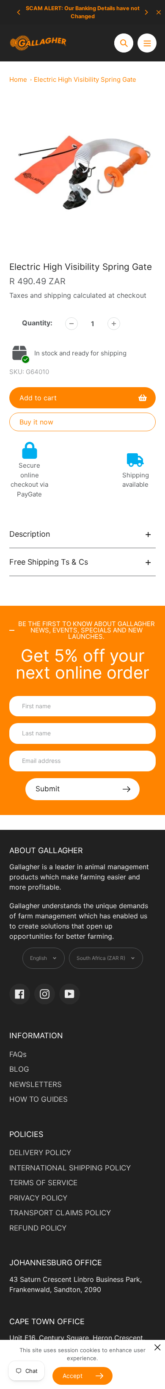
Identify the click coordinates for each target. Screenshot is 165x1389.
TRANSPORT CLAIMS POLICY (60, 1213)
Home (18, 79)
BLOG (19, 1069)
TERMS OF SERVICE (43, 1182)
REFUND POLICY (37, 1228)
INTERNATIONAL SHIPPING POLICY (70, 1168)
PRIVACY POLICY (38, 1198)
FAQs (18, 1054)
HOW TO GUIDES (38, 1099)
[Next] (146, 12)
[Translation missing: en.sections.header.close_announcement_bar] (158, 12)
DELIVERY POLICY (40, 1152)
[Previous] (19, 12)
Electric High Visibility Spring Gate (85, 79)
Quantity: (37, 323)
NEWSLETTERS (35, 1084)
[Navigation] (147, 43)
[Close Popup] (157, 1347)
